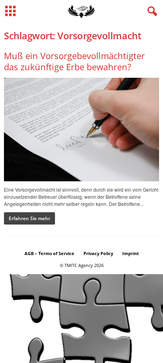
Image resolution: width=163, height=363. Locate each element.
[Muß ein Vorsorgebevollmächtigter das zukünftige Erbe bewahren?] (81, 129)
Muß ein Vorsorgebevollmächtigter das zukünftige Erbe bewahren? (74, 61)
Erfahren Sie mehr (29, 218)
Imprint (130, 253)
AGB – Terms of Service (49, 253)
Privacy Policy (98, 253)
